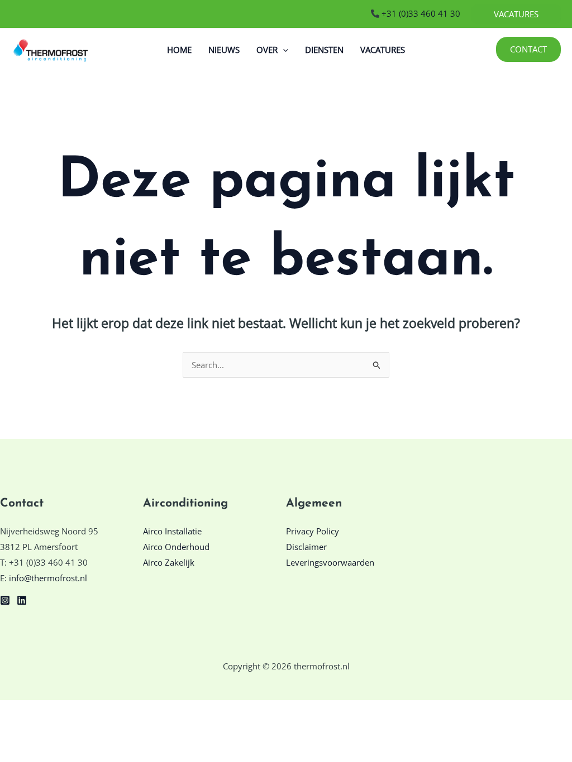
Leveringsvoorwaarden (330, 562)
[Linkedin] (22, 600)
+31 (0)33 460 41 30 (419, 13)
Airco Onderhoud (176, 546)
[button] (516, 14)
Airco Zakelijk (168, 562)
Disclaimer (306, 546)
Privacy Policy (312, 531)
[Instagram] (5, 600)
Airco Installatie (172, 531)
